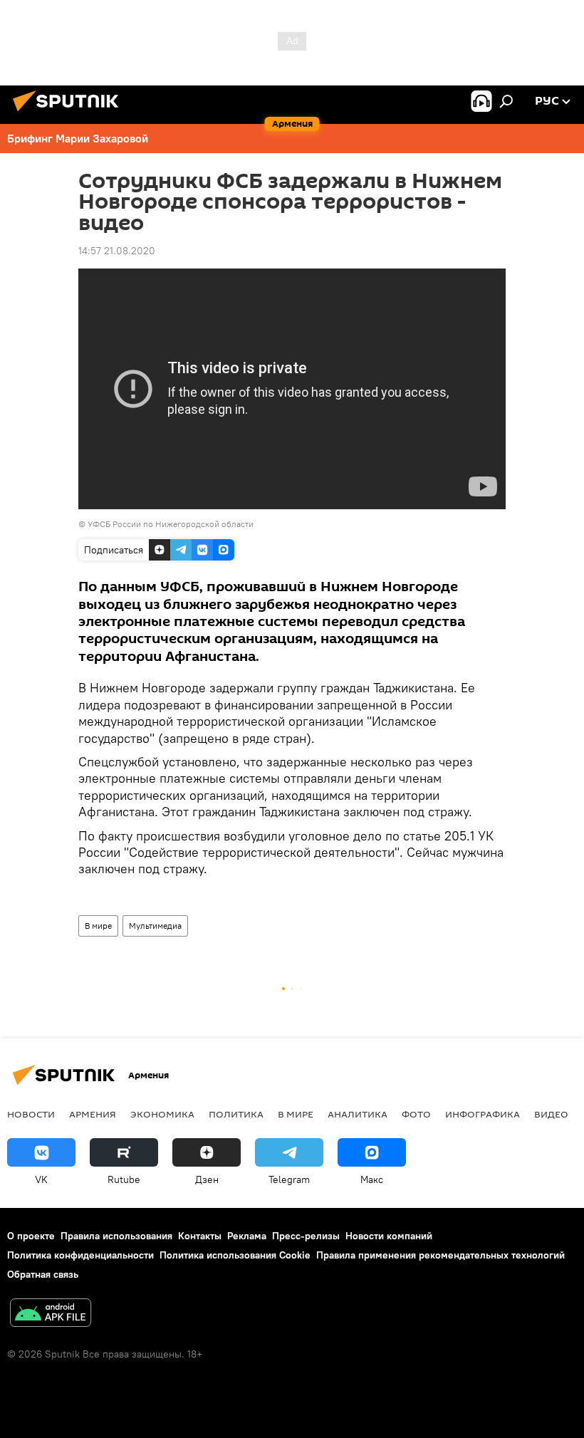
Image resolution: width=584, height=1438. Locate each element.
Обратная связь (42, 1274)
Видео (551, 1114)
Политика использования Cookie (235, 1255)
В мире (98, 925)
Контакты (199, 1235)
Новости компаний (388, 1235)
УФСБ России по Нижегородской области (171, 524)
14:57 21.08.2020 (116, 250)
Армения (92, 1114)
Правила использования (116, 1235)
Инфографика (482, 1114)
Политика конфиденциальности (80, 1255)
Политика (236, 1114)
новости (31, 1114)
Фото (416, 1114)
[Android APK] (50, 1314)
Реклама (246, 1235)
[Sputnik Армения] (69, 113)
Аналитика (357, 1114)
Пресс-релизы (306, 1235)
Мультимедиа (155, 925)
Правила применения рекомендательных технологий (440, 1255)
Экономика (162, 1114)
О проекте (31, 1235)
